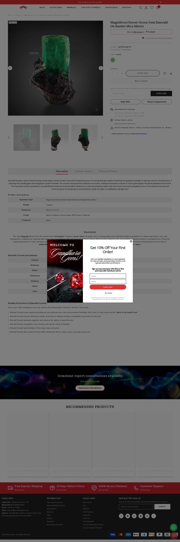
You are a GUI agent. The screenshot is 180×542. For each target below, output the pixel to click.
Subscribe (107, 287)
